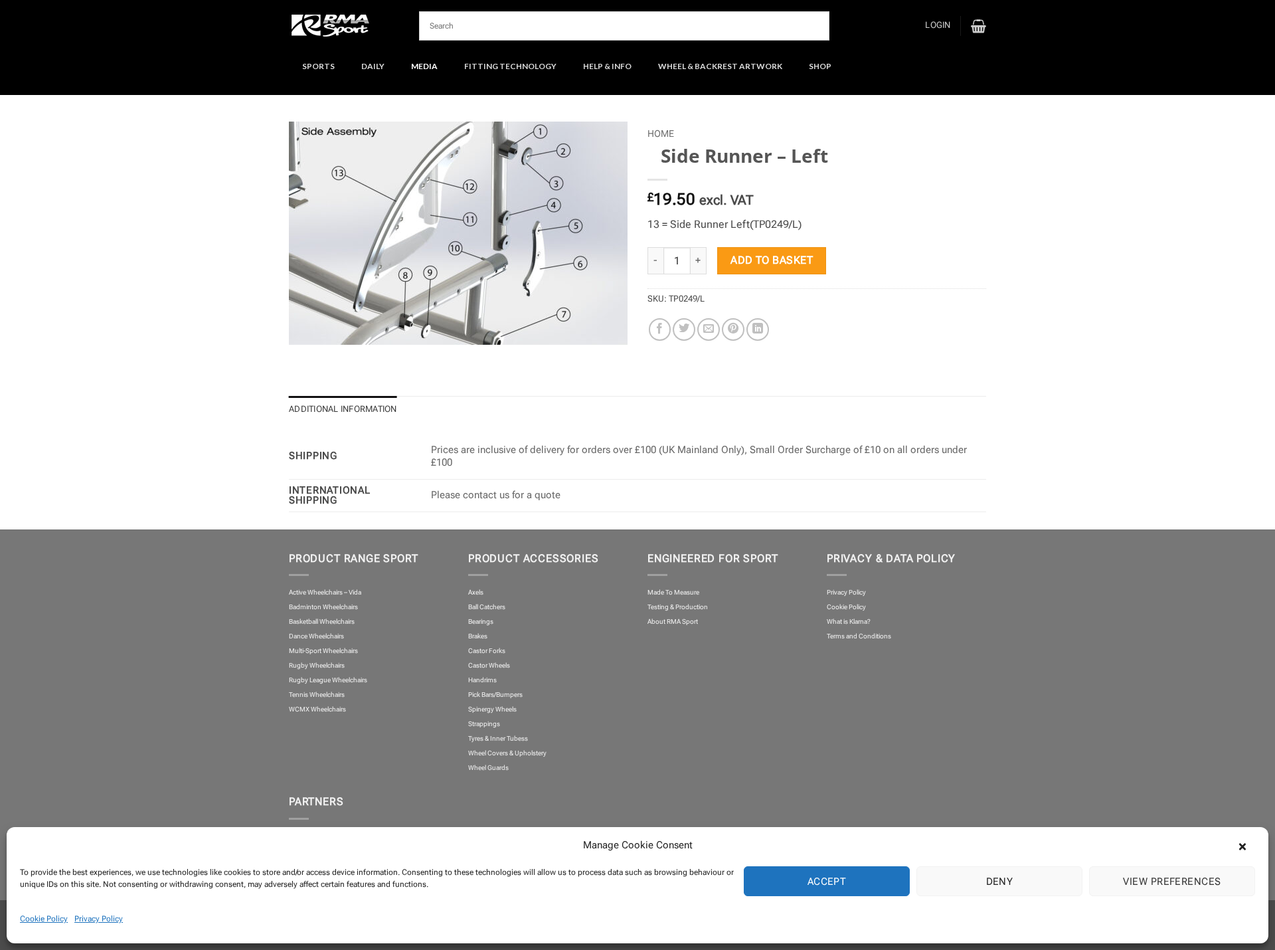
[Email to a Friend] (708, 329)
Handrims (482, 680)
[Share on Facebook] (660, 329)
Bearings (480, 621)
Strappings (484, 723)
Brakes (477, 636)
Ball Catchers (486, 607)
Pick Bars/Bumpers (495, 694)
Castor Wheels (489, 665)
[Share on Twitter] (684, 329)
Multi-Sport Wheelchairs (323, 650)
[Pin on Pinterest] (733, 329)
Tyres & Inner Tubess (498, 738)
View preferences (1172, 882)
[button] (1248, 845)
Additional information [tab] (343, 409)
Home (660, 133)
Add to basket (771, 260)
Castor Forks (486, 650)
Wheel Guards (488, 767)
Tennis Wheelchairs (317, 694)
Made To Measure (673, 592)
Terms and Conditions (859, 636)
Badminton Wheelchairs (323, 607)
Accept (827, 882)
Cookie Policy (44, 918)
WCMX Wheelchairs (317, 709)
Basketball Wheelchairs (322, 621)
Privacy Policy (98, 918)
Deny (999, 882)
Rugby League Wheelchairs (328, 680)
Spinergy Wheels (492, 709)
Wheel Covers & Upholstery (507, 753)
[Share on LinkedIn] (757, 329)
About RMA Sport (672, 621)
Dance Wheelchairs (316, 636)
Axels (475, 592)
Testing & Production (677, 607)
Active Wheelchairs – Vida (325, 592)
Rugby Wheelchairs (317, 665)
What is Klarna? (849, 621)
